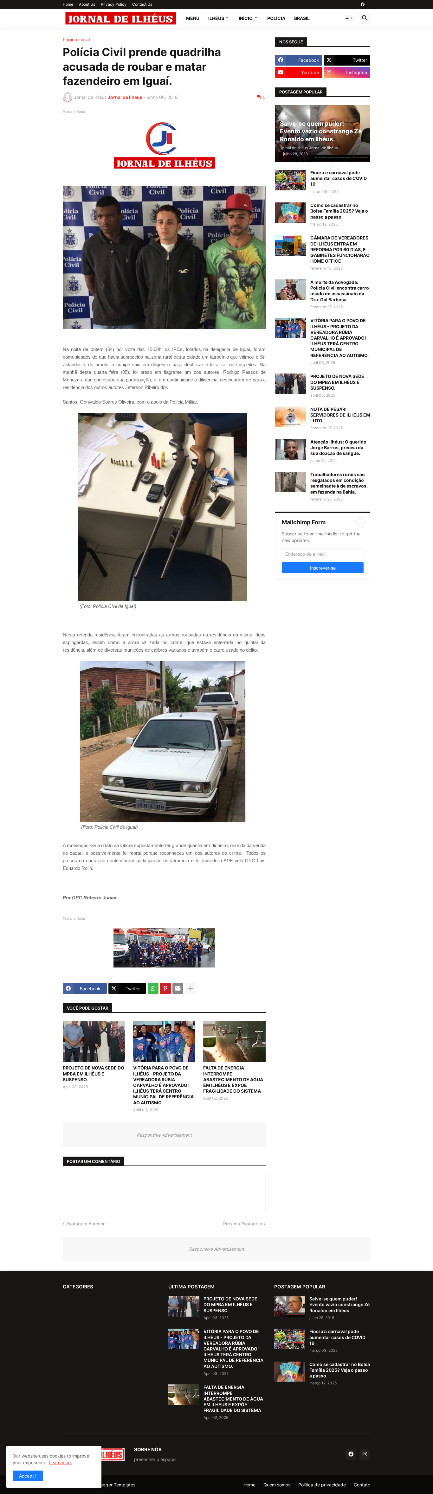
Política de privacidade (322, 1484)
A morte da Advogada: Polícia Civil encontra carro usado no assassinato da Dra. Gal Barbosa (339, 290)
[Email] (177, 988)
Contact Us (142, 4)
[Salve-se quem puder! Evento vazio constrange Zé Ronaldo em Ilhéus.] (289, 1306)
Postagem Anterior (85, 1223)
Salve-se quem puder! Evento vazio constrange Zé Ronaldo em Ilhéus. (339, 1304)
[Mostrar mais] (190, 988)
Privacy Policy (113, 4)
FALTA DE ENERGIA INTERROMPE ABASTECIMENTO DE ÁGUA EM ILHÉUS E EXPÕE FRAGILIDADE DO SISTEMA (233, 1079)
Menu (192, 18)
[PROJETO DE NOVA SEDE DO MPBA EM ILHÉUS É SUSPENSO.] (94, 1041)
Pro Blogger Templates (111, 1484)
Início (246, 18)
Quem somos (276, 1484)
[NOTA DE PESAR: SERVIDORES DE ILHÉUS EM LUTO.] (290, 416)
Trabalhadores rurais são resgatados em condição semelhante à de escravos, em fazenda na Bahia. (339, 483)
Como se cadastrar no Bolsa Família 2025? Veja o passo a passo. (339, 210)
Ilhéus (216, 18)
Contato (362, 1484)
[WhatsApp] (153, 988)
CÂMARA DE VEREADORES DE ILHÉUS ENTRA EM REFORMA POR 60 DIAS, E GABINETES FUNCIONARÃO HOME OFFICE (340, 249)
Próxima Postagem (242, 1223)
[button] (349, 18)
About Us (87, 4)
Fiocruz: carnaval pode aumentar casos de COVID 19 (338, 178)
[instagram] (364, 1454)
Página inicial (76, 39)
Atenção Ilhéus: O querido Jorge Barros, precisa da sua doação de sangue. (338, 447)
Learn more (60, 1462)
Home (68, 4)
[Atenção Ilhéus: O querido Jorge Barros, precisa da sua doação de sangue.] (290, 449)
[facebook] (363, 4)
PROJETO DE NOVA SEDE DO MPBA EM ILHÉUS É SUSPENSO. (93, 1073)
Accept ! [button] (27, 1475)
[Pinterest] (165, 988)
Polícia (276, 18)
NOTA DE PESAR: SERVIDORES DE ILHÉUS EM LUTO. (340, 414)
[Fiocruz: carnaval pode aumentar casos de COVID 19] (290, 180)
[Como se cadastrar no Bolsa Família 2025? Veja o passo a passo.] (290, 212)
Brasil (302, 18)
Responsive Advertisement (164, 1135)
